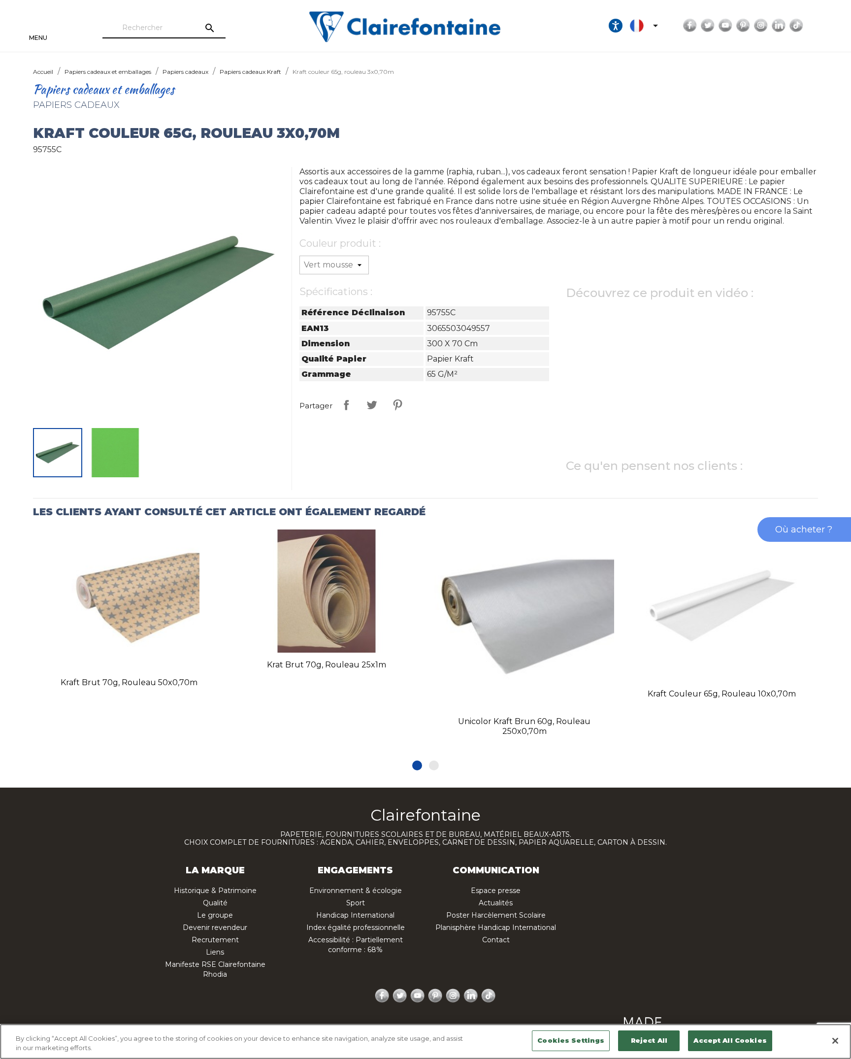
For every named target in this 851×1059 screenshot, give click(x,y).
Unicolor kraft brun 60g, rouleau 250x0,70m (524, 726)
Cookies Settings (570, 1040)
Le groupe (215, 915)
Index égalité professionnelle (355, 927)
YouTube (725, 25)
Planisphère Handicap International (495, 927)
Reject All (649, 1040)
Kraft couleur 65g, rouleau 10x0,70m (722, 693)
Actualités (496, 902)
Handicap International (355, 915)
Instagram (761, 25)
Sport (355, 902)
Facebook (690, 25)
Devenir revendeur (215, 927)
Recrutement (215, 939)
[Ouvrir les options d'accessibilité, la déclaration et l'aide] (615, 26)
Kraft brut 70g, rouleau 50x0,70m (129, 682)
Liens (215, 952)
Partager (346, 405)
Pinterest (743, 25)
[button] (417, 765)
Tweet (372, 405)
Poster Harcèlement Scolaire (496, 915)
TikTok (796, 25)
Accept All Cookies (729, 1040)
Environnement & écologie (355, 890)
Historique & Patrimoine (215, 890)
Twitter (708, 25)
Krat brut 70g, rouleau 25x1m (326, 664)
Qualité (215, 902)
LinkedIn (778, 25)
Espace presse (496, 890)
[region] (425, 1041)
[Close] (835, 1041)
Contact (496, 939)
